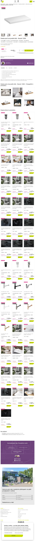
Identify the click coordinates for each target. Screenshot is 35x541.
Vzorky (2, 515)
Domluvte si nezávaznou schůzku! (23, 509)
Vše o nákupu (20, 508)
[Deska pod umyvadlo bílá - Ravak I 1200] (17, 19)
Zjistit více (2, 57)
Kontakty (19, 517)
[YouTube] (18, 522)
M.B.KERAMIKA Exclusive (4, 513)
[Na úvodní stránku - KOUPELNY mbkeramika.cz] (2, 1)
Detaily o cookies (25, 530)
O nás (2, 520)
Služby (2, 508)
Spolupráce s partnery (4, 516)
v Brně (17, 452)
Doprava (19, 511)
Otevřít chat (18, 460)
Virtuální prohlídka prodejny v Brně (6, 512)
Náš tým (2, 521)
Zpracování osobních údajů (22, 513)
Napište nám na (11, 447)
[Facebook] (20, 522)
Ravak (5, 40)
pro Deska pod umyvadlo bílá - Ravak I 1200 (10, 433)
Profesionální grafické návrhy (5, 509)
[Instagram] (21, 522)
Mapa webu (19, 516)
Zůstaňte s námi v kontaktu (23, 520)
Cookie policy (20, 515)
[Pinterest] (23, 522)
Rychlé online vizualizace (4, 511)
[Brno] (17, 477)
